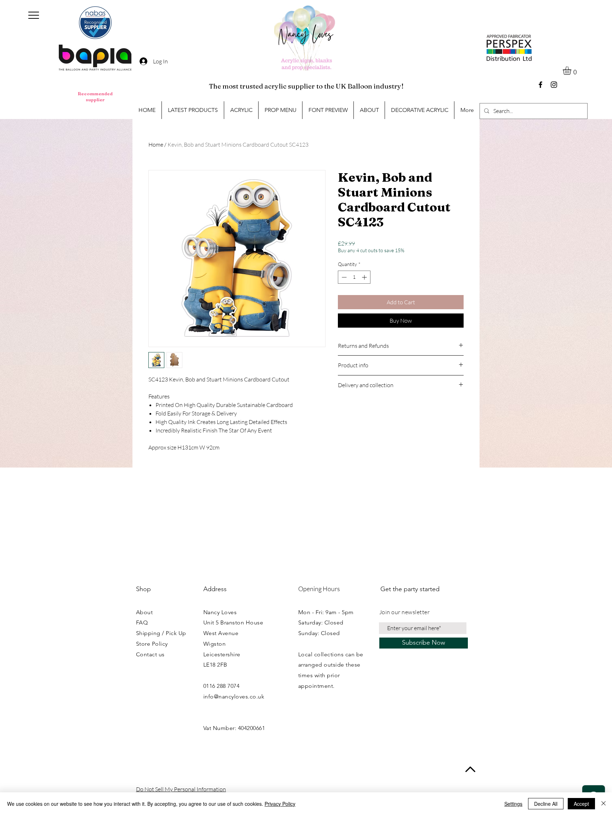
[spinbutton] (354, 277)
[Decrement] (343, 277)
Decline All (545, 803)
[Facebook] (540, 84)
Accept (581, 803)
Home (155, 144)
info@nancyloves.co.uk (233, 696)
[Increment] (365, 277)
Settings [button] (513, 803)
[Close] (603, 803)
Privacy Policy (280, 803)
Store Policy (152, 643)
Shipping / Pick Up (161, 633)
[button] (33, 15)
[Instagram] (554, 84)
